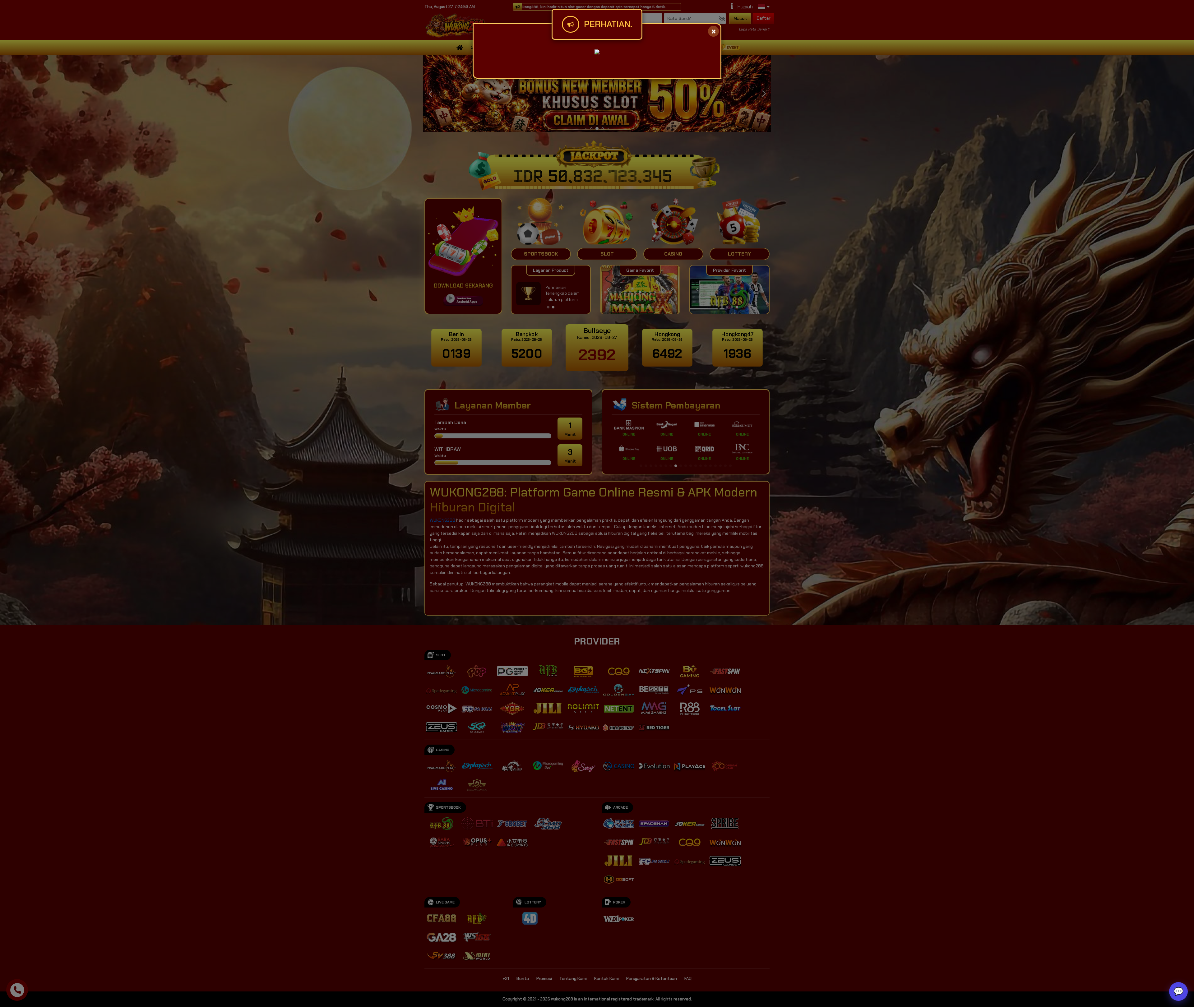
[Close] (713, 31)
